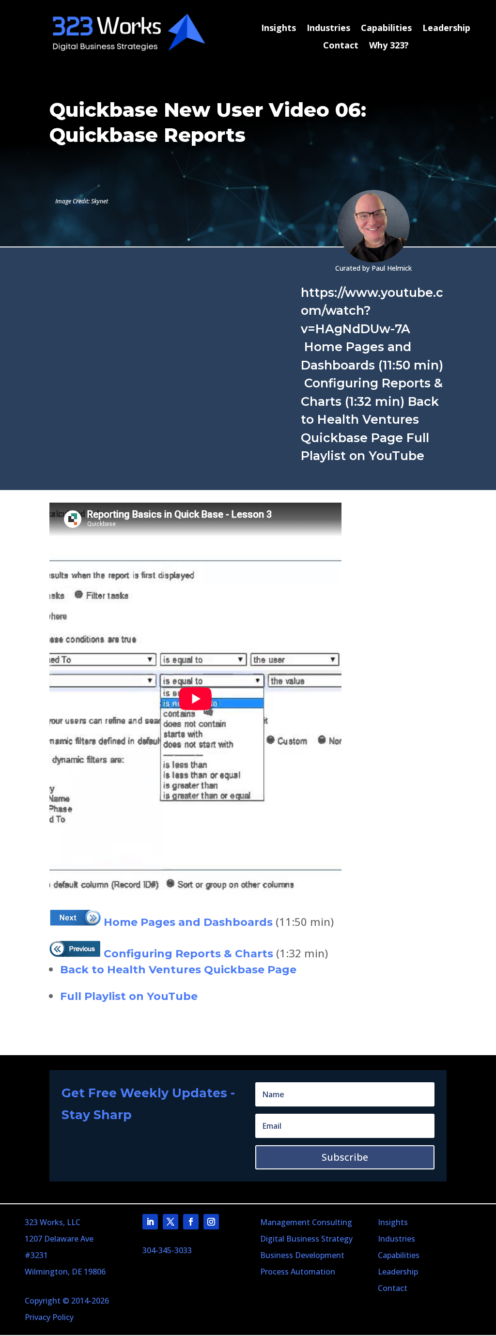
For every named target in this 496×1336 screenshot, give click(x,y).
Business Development (302, 1255)
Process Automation (297, 1271)
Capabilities (386, 28)
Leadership (446, 28)
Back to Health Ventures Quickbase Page (178, 969)
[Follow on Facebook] (191, 1221)
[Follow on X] (170, 1221)
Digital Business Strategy (306, 1238)
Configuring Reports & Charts (187, 953)
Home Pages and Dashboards (187, 922)
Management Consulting (306, 1222)
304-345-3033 (167, 1250)
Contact (340, 46)
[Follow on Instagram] (211, 1221)
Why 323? (389, 46)
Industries (328, 28)
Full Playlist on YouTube (129, 996)
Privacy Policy (49, 1317)
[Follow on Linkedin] (150, 1221)
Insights (278, 28)
